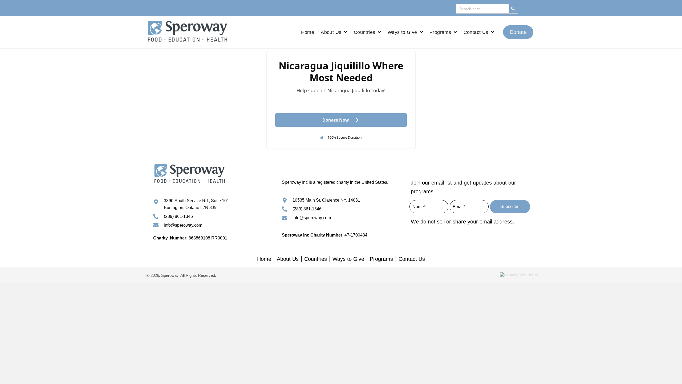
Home (264, 259)
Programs (381, 259)
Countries (315, 259)
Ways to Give (348, 259)
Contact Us (412, 259)
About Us (288, 259)
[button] (518, 32)
